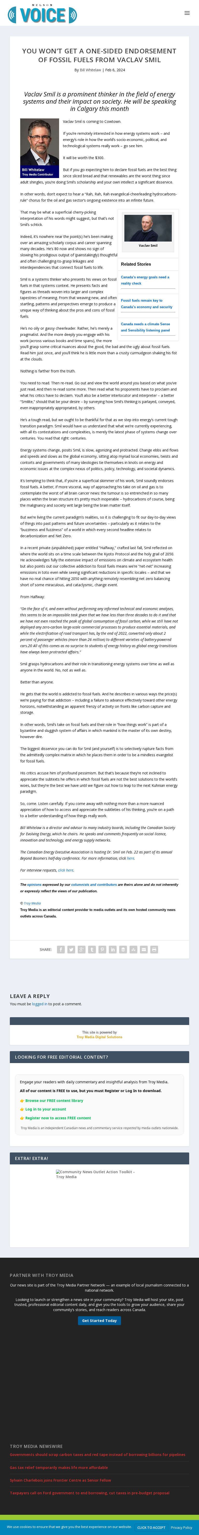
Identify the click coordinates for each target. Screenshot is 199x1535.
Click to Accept (151, 1527)
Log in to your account (45, 1109)
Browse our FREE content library (54, 1100)
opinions (34, 885)
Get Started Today (99, 1320)
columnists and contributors (94, 885)
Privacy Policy (181, 1527)
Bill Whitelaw (90, 69)
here (130, 858)
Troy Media (32, 903)
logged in (39, 1003)
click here (65, 870)
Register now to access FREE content (58, 1117)
